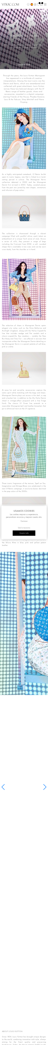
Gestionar (24, 521)
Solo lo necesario (24, 528)
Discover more (24, 64)
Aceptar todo (24, 533)
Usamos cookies (24, 510)
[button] (45, 787)
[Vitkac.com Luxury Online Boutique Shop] (10, 4)
